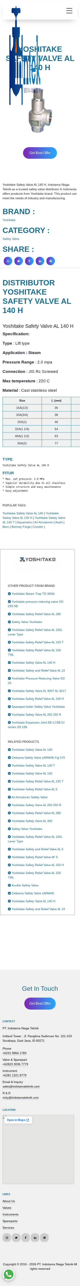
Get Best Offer (40, 153)
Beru (6, 526)
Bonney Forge (21, 526)
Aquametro (24, 522)
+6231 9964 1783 (14, 1053)
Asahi (59, 522)
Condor (38, 526)
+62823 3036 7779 (15, 1064)
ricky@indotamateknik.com (21, 1097)
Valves (7, 1207)
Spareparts (10, 1221)
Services (8, 1227)
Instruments (11, 1214)
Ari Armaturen (43, 522)
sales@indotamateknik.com (21, 1086)
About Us (9, 1201)
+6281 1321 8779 (14, 1075)
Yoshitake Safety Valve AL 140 (23, 513)
